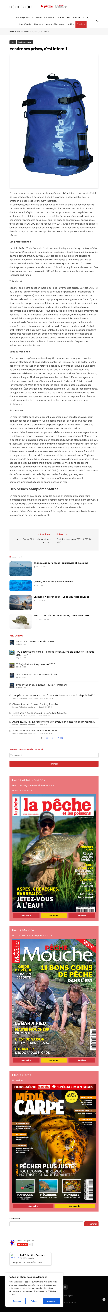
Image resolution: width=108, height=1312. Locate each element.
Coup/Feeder (25, 24)
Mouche (76, 17)
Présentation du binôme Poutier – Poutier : (41, 684)
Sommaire (26, 915)
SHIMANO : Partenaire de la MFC (35, 641)
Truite (86, 17)
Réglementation (24, 42)
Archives (82, 915)
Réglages (17, 1301)
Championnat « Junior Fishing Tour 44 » (36, 704)
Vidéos (71, 24)
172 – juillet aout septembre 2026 (35, 664)
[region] (34, 1290)
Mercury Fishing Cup (55, 24)
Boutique (81, 24)
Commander (75, 1206)
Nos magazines (23, 17)
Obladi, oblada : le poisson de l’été (53, 581)
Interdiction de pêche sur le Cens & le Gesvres (39, 713)
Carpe (61, 17)
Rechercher (14, 1218)
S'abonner (54, 915)
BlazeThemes (70, 1302)
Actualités (37, 17)
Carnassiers (50, 17)
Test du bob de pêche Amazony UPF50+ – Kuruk (61, 615)
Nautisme (38, 24)
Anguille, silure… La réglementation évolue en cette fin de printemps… (53, 721)
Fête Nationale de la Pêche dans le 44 (35, 730)
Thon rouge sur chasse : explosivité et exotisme (61, 563)
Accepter (51, 1301)
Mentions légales (66, 1295)
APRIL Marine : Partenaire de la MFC (37, 674)
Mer (68, 17)
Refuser (34, 1301)
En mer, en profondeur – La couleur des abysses (61, 596)
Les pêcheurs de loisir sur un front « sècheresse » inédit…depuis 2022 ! (53, 695)
